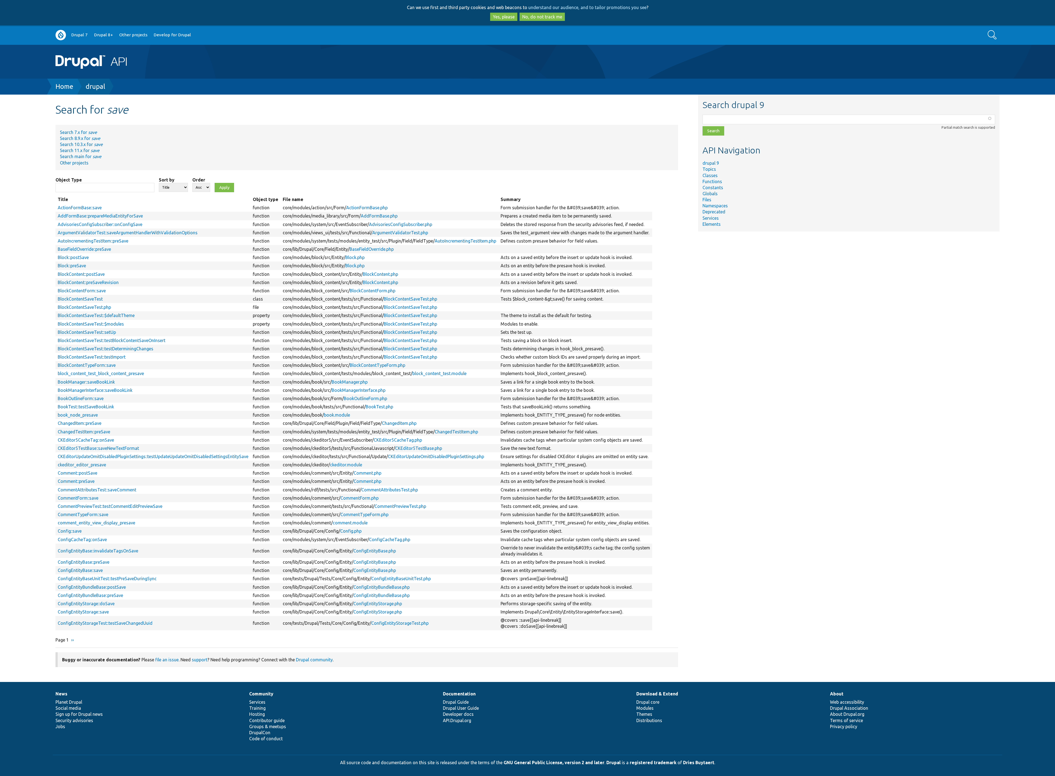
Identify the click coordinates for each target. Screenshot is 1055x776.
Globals (710, 193)
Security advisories (74, 720)
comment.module (350, 522)
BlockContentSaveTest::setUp (87, 332)
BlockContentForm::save (82, 290)
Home (64, 86)
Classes (710, 175)
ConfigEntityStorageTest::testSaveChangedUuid (105, 623)
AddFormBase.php (379, 215)
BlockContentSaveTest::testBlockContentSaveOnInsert (111, 340)
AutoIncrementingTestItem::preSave (93, 240)
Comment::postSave (77, 472)
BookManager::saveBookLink (86, 381)
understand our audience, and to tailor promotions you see (587, 7)
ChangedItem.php (399, 423)
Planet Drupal (68, 702)
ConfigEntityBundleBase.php (381, 587)
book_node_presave (78, 414)
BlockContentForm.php (372, 290)
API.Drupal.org (457, 720)
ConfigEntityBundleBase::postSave (92, 587)
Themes (644, 714)
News (61, 693)
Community (261, 693)
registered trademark (653, 762)
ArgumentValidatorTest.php (400, 232)
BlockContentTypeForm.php (377, 365)
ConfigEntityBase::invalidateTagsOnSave (98, 550)
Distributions (649, 720)
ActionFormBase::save (80, 207)
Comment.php (367, 472)
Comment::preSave (76, 481)
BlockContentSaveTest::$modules (91, 323)
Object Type (68, 179)
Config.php (351, 531)
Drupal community (314, 659)
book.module (337, 414)
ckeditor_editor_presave (82, 464)
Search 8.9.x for (80, 138)
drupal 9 (711, 163)
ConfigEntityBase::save (80, 570)
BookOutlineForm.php (365, 398)
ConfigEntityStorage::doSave (86, 603)
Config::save (70, 531)
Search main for (80, 156)
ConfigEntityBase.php (374, 550)
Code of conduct (266, 738)
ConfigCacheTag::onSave (82, 539)
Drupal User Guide (461, 708)
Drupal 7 (79, 34)
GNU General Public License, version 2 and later (554, 762)
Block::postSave (73, 257)
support (199, 659)
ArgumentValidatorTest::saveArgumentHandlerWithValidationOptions (128, 232)
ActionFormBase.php (367, 207)
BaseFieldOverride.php (371, 249)
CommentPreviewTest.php (400, 506)
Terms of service (846, 720)
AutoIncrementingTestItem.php (465, 240)
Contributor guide (267, 720)
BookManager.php (350, 381)
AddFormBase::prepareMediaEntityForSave (100, 215)
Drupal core (647, 702)
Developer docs (458, 714)
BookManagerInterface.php (358, 390)
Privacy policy (843, 726)
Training (257, 708)
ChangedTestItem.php (456, 431)
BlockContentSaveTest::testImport (92, 356)
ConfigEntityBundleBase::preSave (90, 595)
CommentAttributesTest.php (389, 489)
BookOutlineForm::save (81, 398)
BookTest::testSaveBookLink (86, 406)
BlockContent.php (380, 274)
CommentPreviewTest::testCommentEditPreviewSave (110, 506)
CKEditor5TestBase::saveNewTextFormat (98, 448)
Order (198, 179)
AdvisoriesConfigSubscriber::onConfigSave (100, 224)
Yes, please (504, 16)
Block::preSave (72, 265)
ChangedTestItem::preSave (84, 431)
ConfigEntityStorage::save (83, 611)
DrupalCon (259, 732)
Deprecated (714, 211)
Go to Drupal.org (60, 35)
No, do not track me (542, 16)
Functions (712, 181)
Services (711, 218)
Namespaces (715, 205)
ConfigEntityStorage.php (377, 603)
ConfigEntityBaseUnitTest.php (401, 578)
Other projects (133, 34)
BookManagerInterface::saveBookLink (95, 390)
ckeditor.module (346, 464)
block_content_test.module (439, 373)
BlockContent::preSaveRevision (88, 282)
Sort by (166, 179)
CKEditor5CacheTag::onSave (86, 439)
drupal (95, 86)
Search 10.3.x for (81, 144)
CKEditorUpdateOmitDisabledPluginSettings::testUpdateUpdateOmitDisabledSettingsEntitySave (153, 456)
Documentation (459, 693)
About (836, 693)
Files (707, 199)
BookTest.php (379, 406)
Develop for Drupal (172, 34)
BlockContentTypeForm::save (87, 365)
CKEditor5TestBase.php (418, 448)
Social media (68, 708)
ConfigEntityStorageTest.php (400, 623)
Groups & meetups (267, 726)
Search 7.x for (78, 132)
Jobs (60, 726)
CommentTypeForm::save (83, 514)
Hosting (257, 714)
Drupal (613, 762)
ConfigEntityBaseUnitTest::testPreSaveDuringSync (107, 578)
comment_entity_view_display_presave (96, 522)
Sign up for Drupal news (79, 714)
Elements (712, 224)
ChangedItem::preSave (79, 423)
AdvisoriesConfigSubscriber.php (400, 224)
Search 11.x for (79, 150)
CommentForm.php (359, 498)
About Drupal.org (847, 714)
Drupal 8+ (103, 34)
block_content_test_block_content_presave (101, 373)
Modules (645, 708)
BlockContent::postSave (81, 274)
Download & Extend (657, 693)
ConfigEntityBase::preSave (83, 562)
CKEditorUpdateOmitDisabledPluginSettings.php (436, 456)
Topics (709, 169)
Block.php (355, 257)
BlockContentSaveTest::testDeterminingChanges (105, 348)
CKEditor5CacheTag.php (398, 439)
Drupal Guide (456, 702)
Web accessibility (847, 702)
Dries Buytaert (698, 762)
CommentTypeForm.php (364, 514)
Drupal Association (849, 708)
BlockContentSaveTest (80, 298)
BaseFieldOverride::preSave (84, 249)
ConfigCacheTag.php (389, 539)
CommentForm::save (78, 498)
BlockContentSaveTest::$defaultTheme (96, 315)
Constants (713, 187)
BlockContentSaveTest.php (410, 298)
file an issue (167, 659)
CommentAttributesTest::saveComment (97, 489)
